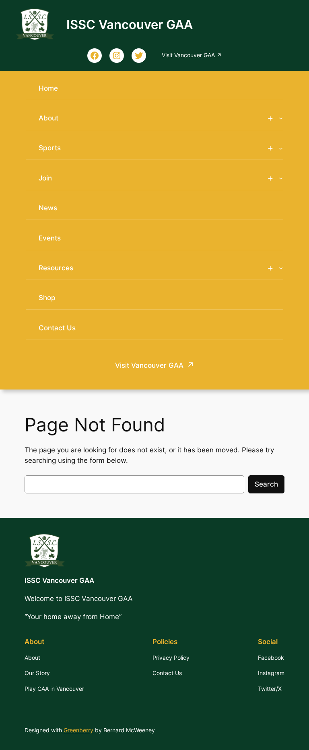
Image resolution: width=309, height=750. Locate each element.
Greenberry (78, 730)
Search (266, 484)
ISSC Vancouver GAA (129, 24)
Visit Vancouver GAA (149, 365)
